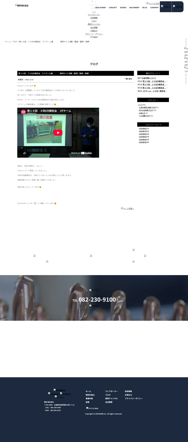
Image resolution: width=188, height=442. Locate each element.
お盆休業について (149, 78)
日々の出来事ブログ (146, 110)
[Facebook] (65, 394)
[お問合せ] (165, 6)
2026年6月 (143, 134)
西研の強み (90, 395)
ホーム (88, 391)
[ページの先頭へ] (127, 209)
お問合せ (128, 395)
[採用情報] (177, 6)
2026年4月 (143, 139)
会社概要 (94, 27)
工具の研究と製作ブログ (147, 107)
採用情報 (94, 17)
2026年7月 (143, 131)
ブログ (94, 21)
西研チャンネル (94, 24)
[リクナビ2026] (152, 3)
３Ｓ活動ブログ (144, 116)
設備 (87, 402)
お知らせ (142, 113)
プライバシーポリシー (134, 398)
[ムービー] (59, 397)
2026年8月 (143, 128)
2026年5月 (143, 136)
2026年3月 (143, 142)
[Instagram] (54, 394)
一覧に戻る (128, 79)
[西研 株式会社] (21, 5)
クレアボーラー (94, 14)
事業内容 (89, 398)
